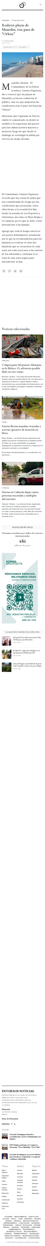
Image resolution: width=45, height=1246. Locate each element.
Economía (8, 1217)
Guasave (20, 1199)
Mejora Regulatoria (31, 1236)
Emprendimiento (10, 1223)
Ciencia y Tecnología (23, 1225)
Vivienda (8, 1221)
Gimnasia (35, 1183)
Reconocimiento (30, 1231)
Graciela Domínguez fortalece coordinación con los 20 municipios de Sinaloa (25, 1136)
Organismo (25, 1227)
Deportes (28, 1219)
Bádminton (35, 1193)
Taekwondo (35, 1173)
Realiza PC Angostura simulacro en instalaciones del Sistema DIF (26, 651)
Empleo (6, 1227)
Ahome (19, 1189)
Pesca (13, 1219)
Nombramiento (15, 1229)
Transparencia (29, 1229)
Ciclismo (35, 1177)
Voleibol (34, 1180)
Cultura (6, 1219)
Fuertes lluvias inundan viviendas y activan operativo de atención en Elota (21, 429)
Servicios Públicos (30, 1221)
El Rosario (20, 1202)
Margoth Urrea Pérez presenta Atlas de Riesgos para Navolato (27, 638)
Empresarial (8, 1225)
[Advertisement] (22, 167)
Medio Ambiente (20, 1217)
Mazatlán (20, 1173)
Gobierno (5, 1203)
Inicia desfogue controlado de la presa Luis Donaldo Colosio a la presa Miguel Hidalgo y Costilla (28, 665)
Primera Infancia (20, 1234)
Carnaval (8, 1234)
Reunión (37, 1219)
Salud (4, 1181)
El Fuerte (20, 1186)
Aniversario (34, 1234)
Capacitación (24, 1223)
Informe (37, 1225)
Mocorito (20, 1195)
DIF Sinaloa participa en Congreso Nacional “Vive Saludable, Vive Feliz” (25, 1146)
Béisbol (34, 1170)
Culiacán (20, 1177)
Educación (5, 1193)
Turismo (4, 1184)
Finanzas (17, 1221)
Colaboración (20, 1238)
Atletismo (35, 1190)
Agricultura (33, 1217)
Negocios (9, 1238)
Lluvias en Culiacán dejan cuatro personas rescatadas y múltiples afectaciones (20, 495)
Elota (18, 1192)
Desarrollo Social (14, 1231)
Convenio (15, 1227)
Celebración (6, 1200)
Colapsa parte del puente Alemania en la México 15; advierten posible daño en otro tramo (21, 368)
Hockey (34, 1187)
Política (4, 1196)
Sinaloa (19, 1170)
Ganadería (35, 1223)
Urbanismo (35, 1227)
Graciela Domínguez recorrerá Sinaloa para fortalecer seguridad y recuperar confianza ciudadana (25, 1156)
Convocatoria (34, 1238)
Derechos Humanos (13, 1236)
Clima (20, 1219)
